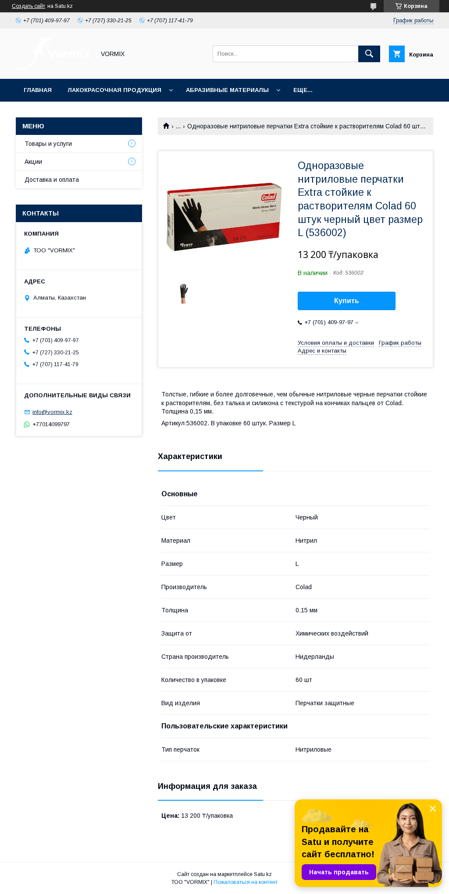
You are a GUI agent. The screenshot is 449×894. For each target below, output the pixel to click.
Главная (38, 90)
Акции (33, 161)
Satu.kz (263, 874)
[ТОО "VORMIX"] (53, 67)
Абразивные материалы (227, 90)
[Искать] (369, 54)
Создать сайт (28, 6)
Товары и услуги (48, 143)
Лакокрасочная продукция (114, 90)
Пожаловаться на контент (246, 882)
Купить (346, 300)
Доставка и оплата (52, 179)
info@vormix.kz (52, 412)
